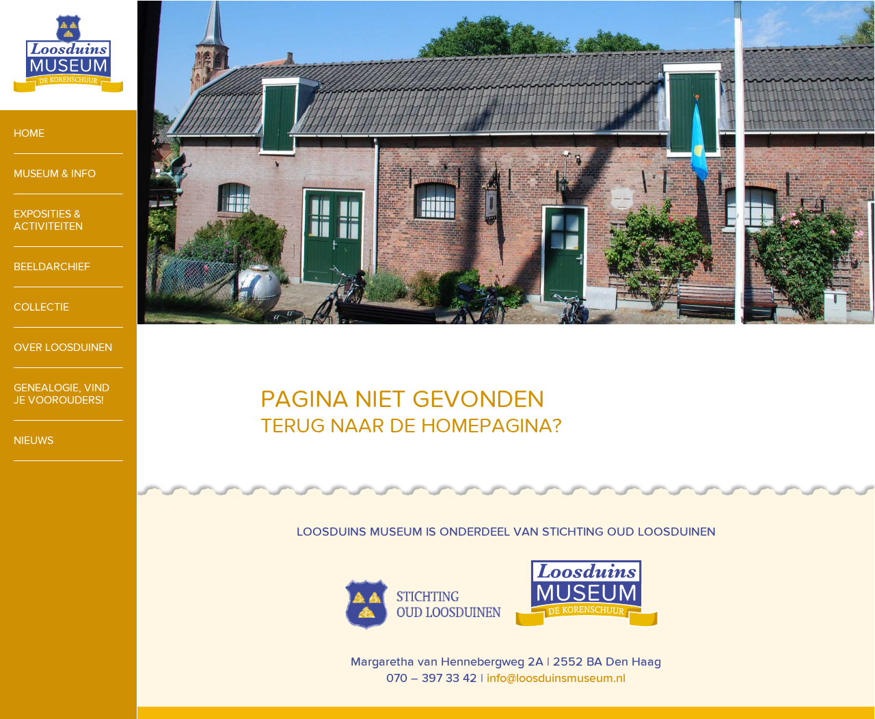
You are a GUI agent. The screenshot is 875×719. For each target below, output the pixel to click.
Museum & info (55, 173)
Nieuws (33, 440)
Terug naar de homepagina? (411, 425)
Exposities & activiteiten (48, 220)
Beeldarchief (52, 266)
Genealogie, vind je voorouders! (61, 393)
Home (29, 133)
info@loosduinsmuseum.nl (556, 677)
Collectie (41, 306)
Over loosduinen (63, 347)
